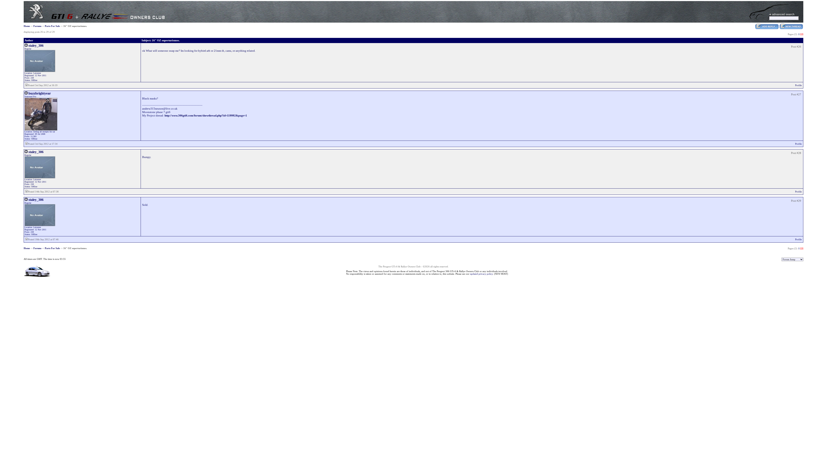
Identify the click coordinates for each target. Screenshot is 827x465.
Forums (37, 26)
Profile (798, 85)
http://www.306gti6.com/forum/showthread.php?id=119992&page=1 (206, 115)
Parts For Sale (52, 26)
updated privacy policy (481, 274)
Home (27, 26)
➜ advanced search (781, 14)
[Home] (36, 18)
